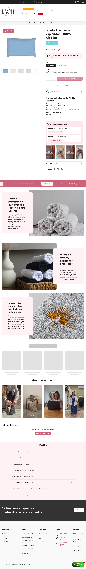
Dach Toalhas (14, 564)
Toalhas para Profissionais (25, 11)
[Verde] (75, 72)
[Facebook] (75, 2)
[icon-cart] (82, 12)
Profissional (42, 541)
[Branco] (51, 72)
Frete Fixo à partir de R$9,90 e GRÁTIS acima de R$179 (31, 2)
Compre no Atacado (51, 14)
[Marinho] (63, 72)
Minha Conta (25, 553)
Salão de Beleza (43, 533)
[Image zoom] (21, 47)
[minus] (47, 78)
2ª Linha (62, 14)
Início (30, 23)
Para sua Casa (42, 536)
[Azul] (47, 72)
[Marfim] (67, 72)
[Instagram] (78, 2)
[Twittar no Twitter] (58, 169)
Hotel (40, 538)
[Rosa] (71, 72)
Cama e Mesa (25, 14)
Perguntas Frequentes (27, 537)
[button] (70, 79)
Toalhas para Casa (41, 11)
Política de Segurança (27, 548)
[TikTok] (80, 2)
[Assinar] (82, 533)
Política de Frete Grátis (27, 540)
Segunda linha (42, 544)
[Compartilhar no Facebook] (54, 169)
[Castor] (55, 72)
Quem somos (5, 533)
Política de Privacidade (28, 545)
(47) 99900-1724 (63, 534)
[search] (75, 12)
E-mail (74, 533)
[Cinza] (59, 72)
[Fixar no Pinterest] (62, 169)
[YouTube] (83, 2)
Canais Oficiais (5, 541)
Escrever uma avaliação (43, 433)
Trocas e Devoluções (27, 543)
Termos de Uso (5, 536)
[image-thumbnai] (5, 71)
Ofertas (36, 14)
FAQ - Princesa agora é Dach (28, 534)
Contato (24, 551)
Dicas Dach (4, 538)
